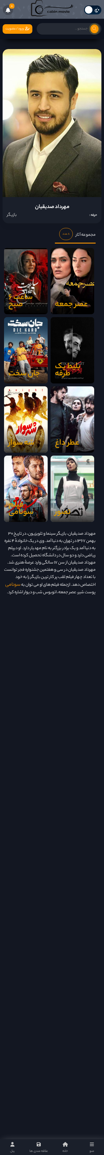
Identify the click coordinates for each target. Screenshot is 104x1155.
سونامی (13, 585)
